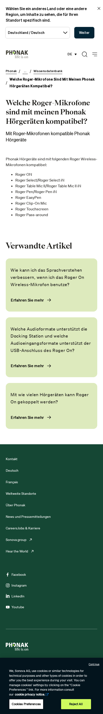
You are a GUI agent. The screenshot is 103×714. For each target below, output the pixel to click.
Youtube (17, 607)
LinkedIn (17, 596)
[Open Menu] (94, 54)
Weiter (84, 32)
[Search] (84, 54)
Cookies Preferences (26, 704)
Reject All (75, 704)
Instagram (19, 585)
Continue (94, 664)
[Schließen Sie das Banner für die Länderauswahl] (99, 8)
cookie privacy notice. (30, 694)
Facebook (18, 574)
